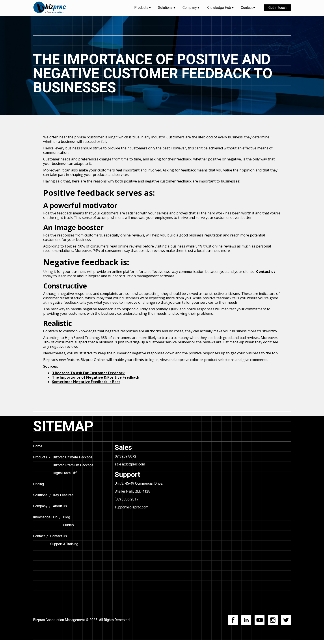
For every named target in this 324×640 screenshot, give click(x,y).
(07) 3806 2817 (126, 499)
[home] (49, 7)
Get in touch (277, 8)
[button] (142, 8)
